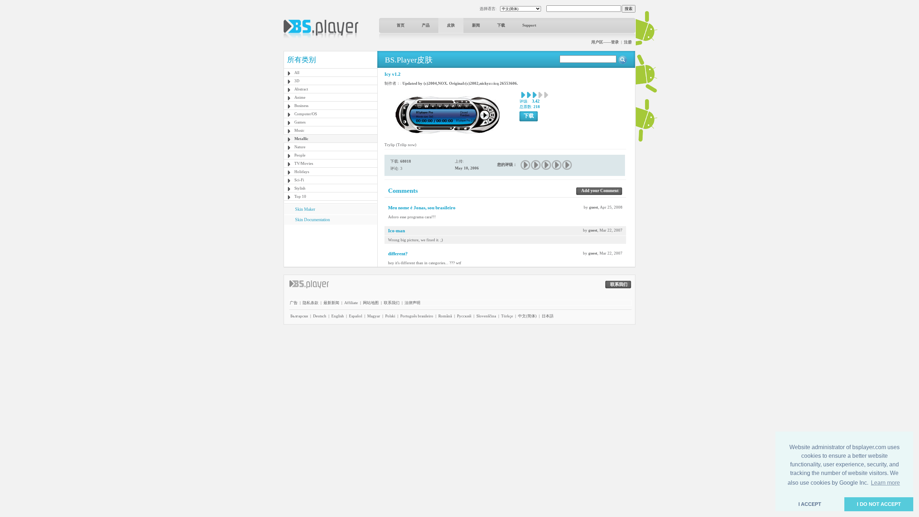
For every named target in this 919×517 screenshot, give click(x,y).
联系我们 (392, 303)
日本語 (548, 316)
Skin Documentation (312, 219)
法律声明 (412, 303)
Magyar (373, 316)
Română (445, 316)
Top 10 (300, 196)
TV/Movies (303, 163)
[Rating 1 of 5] (526, 165)
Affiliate (351, 303)
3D (296, 81)
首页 (401, 25)
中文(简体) (527, 316)
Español (355, 316)
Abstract (301, 89)
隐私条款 (310, 303)
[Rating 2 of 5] (536, 165)
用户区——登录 (605, 42)
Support (529, 25)
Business (301, 105)
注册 (628, 42)
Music (299, 130)
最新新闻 (331, 303)
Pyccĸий (464, 316)
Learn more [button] (885, 483)
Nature (299, 147)
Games (299, 122)
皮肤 (451, 25)
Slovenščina (486, 316)
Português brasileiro (416, 316)
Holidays (301, 171)
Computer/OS (305, 114)
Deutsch (319, 316)
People (299, 155)
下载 (501, 25)
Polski (390, 316)
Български (299, 316)
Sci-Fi (299, 180)
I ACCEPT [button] (809, 504)
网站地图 (371, 303)
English (337, 316)
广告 (294, 303)
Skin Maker (305, 209)
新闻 (476, 25)
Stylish (299, 188)
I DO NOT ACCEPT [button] (879, 504)
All (296, 72)
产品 (426, 25)
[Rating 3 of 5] (546, 165)
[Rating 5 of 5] (567, 165)
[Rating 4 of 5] (557, 165)
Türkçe (507, 316)
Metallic (301, 138)
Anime (299, 97)
